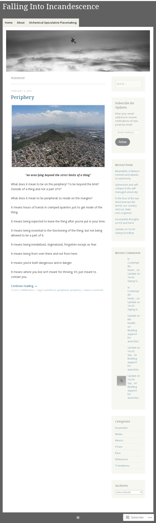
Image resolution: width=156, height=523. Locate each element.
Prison (118, 446)
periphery (75, 289)
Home (9, 22)
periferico (50, 289)
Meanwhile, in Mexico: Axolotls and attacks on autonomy (127, 174)
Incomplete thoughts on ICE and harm (127, 221)
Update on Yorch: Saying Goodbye (125, 231)
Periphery (22, 97)
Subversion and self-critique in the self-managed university (127, 188)
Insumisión (121, 428)
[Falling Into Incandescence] (78, 50)
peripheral (63, 289)
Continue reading (24, 286)
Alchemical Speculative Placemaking (53, 22)
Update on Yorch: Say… (134, 351)
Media (118, 434)
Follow (122, 142)
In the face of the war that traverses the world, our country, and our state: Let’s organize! (127, 206)
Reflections (28, 289)
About (21, 22)
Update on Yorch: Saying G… (134, 277)
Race (118, 453)
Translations (122, 465)
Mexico (119, 440)
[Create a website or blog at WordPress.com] (78, 517)
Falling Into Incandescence (51, 6)
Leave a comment (93, 289)
